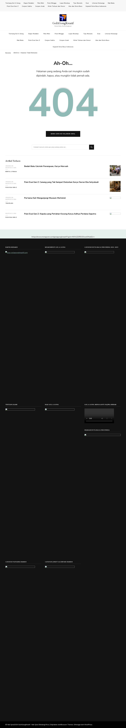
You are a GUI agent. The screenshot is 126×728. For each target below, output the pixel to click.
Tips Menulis (77, 3)
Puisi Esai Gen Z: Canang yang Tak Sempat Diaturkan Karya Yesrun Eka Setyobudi (61, 182)
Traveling (9, 203)
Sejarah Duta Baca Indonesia (96, 6)
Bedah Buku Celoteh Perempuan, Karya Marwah (46, 166)
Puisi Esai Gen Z (13, 6)
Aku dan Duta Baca (75, 6)
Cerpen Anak (39, 6)
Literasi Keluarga (98, 3)
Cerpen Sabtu (27, 6)
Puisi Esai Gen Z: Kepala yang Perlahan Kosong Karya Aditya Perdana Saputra (60, 213)
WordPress (88, 725)
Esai (87, 3)
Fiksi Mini (40, 3)
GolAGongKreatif (63, 23)
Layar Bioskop (65, 3)
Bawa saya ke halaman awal (63, 134)
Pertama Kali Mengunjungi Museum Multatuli (45, 198)
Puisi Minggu (51, 3)
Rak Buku (111, 3)
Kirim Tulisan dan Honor (56, 6)
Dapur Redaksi (29, 3)
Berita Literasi (11, 171)
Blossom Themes (67, 725)
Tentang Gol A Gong (12, 3)
